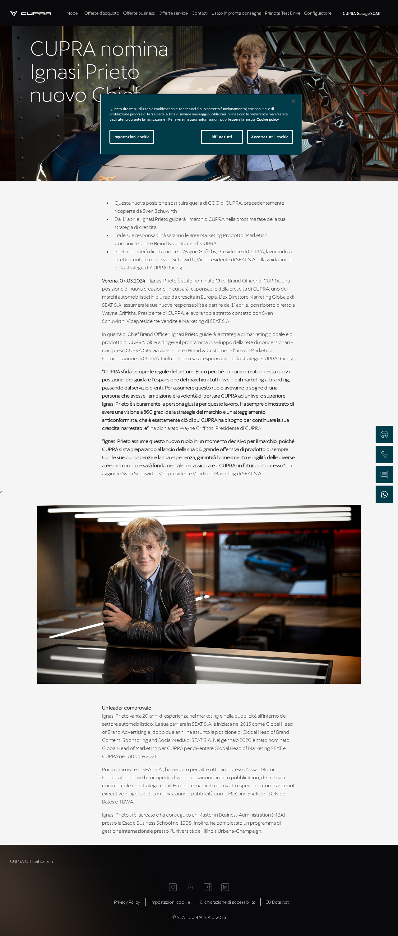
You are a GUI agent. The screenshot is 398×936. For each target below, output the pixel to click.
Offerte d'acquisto (101, 13)
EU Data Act (277, 902)
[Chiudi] (293, 101)
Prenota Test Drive (282, 13)
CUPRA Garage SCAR (362, 13)
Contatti (200, 13)
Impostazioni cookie (131, 137)
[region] (201, 124)
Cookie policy (268, 119)
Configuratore (317, 13)
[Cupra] (37, 13)
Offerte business (139, 13)
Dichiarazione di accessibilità (227, 902)
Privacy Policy (127, 902)
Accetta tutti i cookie (270, 137)
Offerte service (173, 13)
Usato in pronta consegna (236, 13)
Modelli (74, 13)
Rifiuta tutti (222, 137)
